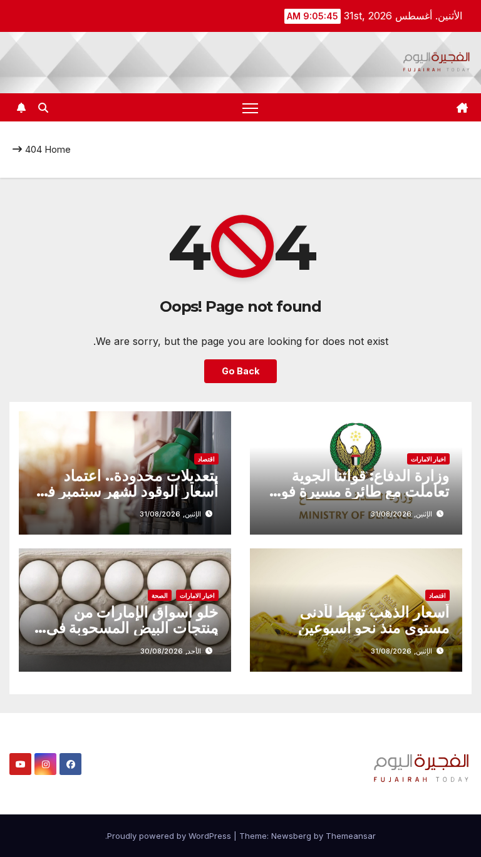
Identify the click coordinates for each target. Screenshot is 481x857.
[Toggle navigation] (250, 107)
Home (57, 149)
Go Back (240, 371)
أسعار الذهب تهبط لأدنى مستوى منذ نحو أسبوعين (374, 620)
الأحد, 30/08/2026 (170, 651)
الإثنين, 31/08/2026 (401, 514)
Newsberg (291, 836)
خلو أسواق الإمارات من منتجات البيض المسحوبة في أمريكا (132, 627)
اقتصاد (206, 459)
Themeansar (351, 836)
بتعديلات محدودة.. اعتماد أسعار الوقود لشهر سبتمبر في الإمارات (127, 491)
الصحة (160, 595)
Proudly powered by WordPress (170, 836)
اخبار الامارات (428, 459)
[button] (43, 107)
